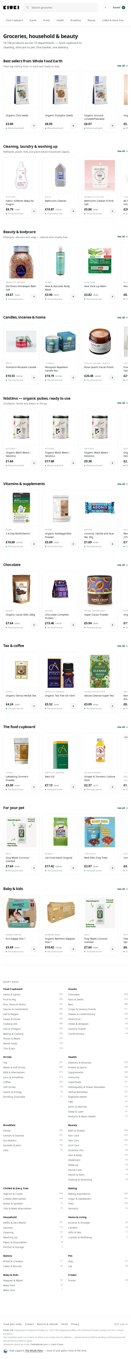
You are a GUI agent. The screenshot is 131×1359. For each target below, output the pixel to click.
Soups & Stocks (33, 1019)
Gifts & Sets (98, 1232)
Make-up (98, 1165)
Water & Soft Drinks (33, 1067)
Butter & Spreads (33, 1203)
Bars (98, 1004)
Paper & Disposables (33, 1242)
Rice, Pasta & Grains (33, 1004)
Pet (70, 1255)
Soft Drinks (33, 1087)
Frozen (72, 1275)
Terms (64, 1324)
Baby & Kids (10, 1275)
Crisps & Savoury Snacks (98, 1009)
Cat (98, 1266)
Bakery (7, 1255)
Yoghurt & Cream (33, 1193)
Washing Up (33, 1237)
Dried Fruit (98, 1019)
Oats (33, 1150)
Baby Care (33, 1290)
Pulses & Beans (33, 1038)
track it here (57, 1344)
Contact (29, 1324)
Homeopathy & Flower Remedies (98, 1087)
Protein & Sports (98, 1067)
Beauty (91, 20)
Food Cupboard (14, 20)
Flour (98, 1203)
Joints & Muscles (98, 1106)
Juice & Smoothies (33, 1077)
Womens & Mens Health (98, 1116)
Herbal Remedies (98, 1092)
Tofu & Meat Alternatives (33, 1208)
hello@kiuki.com (39, 1344)
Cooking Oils (33, 1023)
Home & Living (77, 1217)
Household (10, 1217)
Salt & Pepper (33, 1014)
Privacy (75, 1324)
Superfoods (98, 1082)
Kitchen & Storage (33, 1247)
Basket (118, 7)
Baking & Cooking (33, 1033)
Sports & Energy (33, 1092)
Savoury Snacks (98, 1028)
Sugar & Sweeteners (98, 1198)
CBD (98, 1101)
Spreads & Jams (33, 1145)
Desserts (98, 1208)
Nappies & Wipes (33, 1280)
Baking (72, 1188)
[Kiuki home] (11, 7)
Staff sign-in (121, 1324)
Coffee (33, 1082)
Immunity (98, 1077)
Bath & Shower (98, 1130)
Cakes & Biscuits (33, 1266)
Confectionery (98, 1033)
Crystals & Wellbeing (98, 1237)
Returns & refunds (47, 1324)
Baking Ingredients (98, 1193)
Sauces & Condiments (33, 1009)
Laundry (33, 1227)
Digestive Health (98, 1096)
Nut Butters (33, 1140)
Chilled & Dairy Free (113, 20)
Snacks (33, 20)
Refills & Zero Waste (33, 1222)
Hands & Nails (98, 1174)
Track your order (12, 1324)
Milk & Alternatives (33, 1072)
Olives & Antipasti (98, 1023)
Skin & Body (98, 1155)
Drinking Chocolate (33, 1096)
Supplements (98, 1072)
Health (60, 20)
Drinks (46, 20)
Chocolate (98, 994)
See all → (122, 65)
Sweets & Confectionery (98, 1014)
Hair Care (98, 1135)
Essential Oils (98, 1150)
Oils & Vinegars (33, 1028)
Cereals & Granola (33, 1135)
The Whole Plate (34, 1350)
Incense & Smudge (98, 1222)
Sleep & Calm (98, 1111)
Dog (98, 1261)
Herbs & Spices (33, 994)
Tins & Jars (33, 1048)
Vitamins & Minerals (98, 1062)
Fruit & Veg (33, 999)
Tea (33, 1062)
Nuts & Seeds (98, 999)
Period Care (98, 1169)
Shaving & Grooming (98, 1179)
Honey (33, 1130)
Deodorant (98, 1160)
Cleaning (33, 1232)
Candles (98, 1227)
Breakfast (75, 20)
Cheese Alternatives (33, 1198)
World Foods (33, 1043)
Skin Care (98, 1140)
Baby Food (33, 1285)
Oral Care (98, 1145)
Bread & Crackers (33, 1261)
